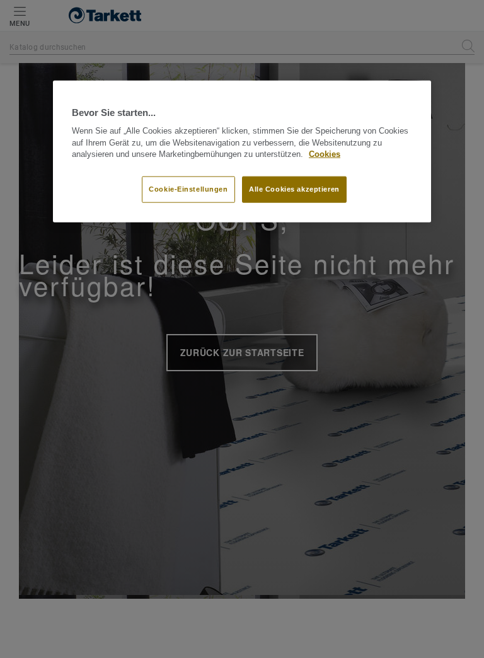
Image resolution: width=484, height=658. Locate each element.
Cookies (324, 154)
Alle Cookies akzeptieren (294, 189)
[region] (242, 151)
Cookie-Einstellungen (188, 189)
